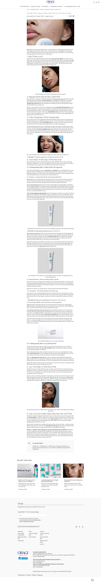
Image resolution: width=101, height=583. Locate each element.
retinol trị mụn (38, 193)
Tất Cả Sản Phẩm (24, 6)
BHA (37, 313)
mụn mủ (63, 124)
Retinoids (29, 179)
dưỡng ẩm (42, 246)
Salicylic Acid (30, 304)
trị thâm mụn (42, 157)
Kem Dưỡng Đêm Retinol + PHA (72, 6)
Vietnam (28, 575)
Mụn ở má (29, 49)
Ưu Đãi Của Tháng (35, 6)
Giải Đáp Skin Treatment (56, 6)
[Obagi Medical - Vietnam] (23, 555)
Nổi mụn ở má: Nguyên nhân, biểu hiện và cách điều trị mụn (50, 9)
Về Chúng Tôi (45, 6)
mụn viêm (37, 61)
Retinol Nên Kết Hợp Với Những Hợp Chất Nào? (72, 465)
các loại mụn (33, 64)
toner (28, 194)
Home (28, 9)
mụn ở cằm (38, 320)
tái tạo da (50, 179)
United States (21, 575)
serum (33, 238)
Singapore (40, 575)
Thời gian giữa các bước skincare (42, 231)
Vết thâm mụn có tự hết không (41, 300)
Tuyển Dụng (21, 540)
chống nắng (70, 377)
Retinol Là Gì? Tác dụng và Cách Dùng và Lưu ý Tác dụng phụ (27, 465)
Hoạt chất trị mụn (35, 283)
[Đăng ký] (48, 515)
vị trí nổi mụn (57, 61)
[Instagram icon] (76, 526)
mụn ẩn (64, 184)
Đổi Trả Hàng (32, 537)
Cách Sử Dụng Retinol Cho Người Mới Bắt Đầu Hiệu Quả (49, 465)
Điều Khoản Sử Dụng (28, 521)
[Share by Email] (70, 16)
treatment (67, 243)
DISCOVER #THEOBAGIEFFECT (29, 527)
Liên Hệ (42, 544)
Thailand (34, 575)
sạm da (68, 132)
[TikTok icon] (82, 526)
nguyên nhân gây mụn (59, 99)
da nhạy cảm (33, 187)
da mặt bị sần (33, 186)
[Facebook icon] (79, 526)
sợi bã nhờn (68, 113)
